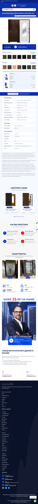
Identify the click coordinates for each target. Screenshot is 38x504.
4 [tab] (18, 216)
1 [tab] (14, 216)
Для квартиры (4, 419)
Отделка (3, 399)
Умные (3, 445)
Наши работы (4, 402)
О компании (4, 397)
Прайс (3, 393)
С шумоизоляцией (5, 436)
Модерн (3, 457)
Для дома (3, 420)
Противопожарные (5, 464)
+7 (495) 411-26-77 (7, 376)
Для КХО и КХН (5, 462)
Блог (3, 404)
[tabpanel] (10, 203)
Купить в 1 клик (14, 212)
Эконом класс (4, 448)
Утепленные (4, 447)
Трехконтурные (5, 441)
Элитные (3, 429)
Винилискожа (4, 450)
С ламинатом (4, 466)
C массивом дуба (5, 415)
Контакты (3, 406)
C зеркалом (4, 411)
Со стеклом (4, 438)
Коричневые (4, 455)
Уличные (3, 443)
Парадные (4, 424)
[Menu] (34, 9)
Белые (3, 426)
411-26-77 (21, 6)
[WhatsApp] (12, 5)
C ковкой (3, 417)
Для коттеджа (4, 422)
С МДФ (3, 469)
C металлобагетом (5, 434)
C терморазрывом (5, 413)
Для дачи (3, 453)
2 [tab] (15, 216)
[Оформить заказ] (36, 226)
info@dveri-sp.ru (31, 376)
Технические (4, 460)
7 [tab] (22, 216)
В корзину (7, 212)
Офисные (3, 432)
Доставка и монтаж (5, 395)
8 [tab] (23, 216)
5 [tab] (19, 216)
